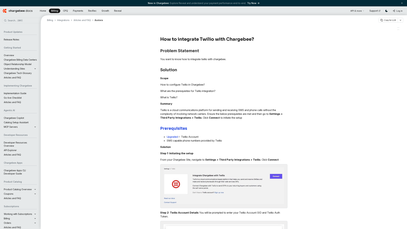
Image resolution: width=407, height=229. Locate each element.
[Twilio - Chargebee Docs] (398, 29)
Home (43, 10)
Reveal (117, 10)
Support (373, 10)
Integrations (63, 20)
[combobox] (25, 21)
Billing (54, 10)
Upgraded (172, 136)
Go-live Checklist (13, 97)
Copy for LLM (390, 20)
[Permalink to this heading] (256, 39)
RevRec (92, 10)
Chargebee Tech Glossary (18, 73)
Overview (9, 55)
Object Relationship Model (17, 64)
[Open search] (344, 10)
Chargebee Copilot (14, 118)
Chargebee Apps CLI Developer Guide (15, 172)
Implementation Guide (15, 93)
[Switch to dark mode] (386, 11)
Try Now (251, 3)
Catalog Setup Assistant (16, 122)
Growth (105, 10)
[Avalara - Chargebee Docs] (398, 27)
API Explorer (10, 150)
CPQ (65, 10)
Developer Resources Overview (15, 144)
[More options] (400, 20)
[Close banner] (401, 3)
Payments (78, 10)
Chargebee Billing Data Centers (20, 59)
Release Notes (11, 39)
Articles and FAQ (12, 77)
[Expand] (35, 68)
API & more (356, 11)
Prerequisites (173, 128)
